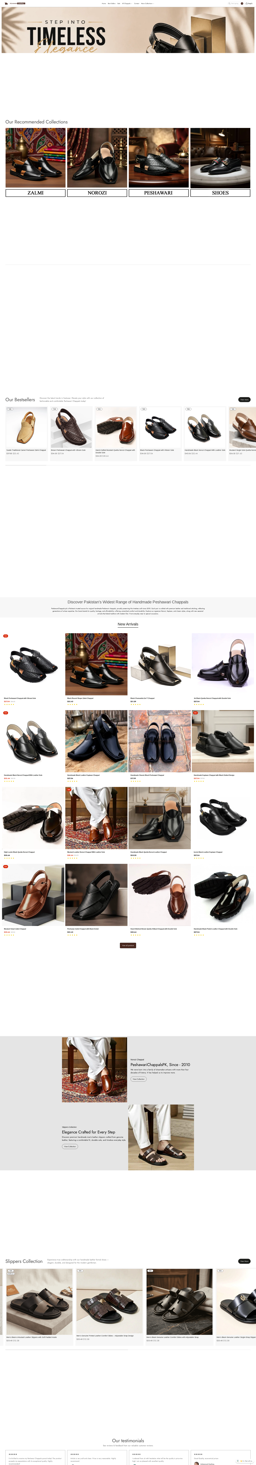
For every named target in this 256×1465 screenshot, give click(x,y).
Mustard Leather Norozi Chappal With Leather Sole (86, 852)
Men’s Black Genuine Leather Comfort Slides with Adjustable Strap (213, 1337)
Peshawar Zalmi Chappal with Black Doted (83, 929)
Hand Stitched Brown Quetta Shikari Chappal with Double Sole (153, 929)
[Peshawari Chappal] (159, 163)
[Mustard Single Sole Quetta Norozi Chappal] (160, 427)
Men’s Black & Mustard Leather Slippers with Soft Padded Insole (72, 1337)
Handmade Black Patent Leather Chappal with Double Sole (215, 929)
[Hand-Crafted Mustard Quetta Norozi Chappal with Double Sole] (26, 427)
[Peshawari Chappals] (128, 30)
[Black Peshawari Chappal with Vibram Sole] (71, 427)
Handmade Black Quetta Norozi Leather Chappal (148, 852)
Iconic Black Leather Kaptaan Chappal (208, 852)
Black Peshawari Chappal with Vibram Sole (68, 450)
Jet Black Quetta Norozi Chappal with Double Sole (212, 698)
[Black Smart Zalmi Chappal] (205, 427)
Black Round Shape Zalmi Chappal (80, 698)
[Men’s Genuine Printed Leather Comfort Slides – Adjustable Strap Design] (150, 1301)
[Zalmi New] (35, 163)
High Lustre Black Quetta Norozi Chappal (19, 852)
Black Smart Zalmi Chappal (195, 450)
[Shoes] (220, 163)
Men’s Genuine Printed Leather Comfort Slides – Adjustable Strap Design (145, 1336)
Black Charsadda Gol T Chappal (142, 698)
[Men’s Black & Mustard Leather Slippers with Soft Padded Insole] (80, 1302)
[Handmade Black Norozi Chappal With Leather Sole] (116, 427)
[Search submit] (242, 3)
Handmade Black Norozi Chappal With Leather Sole (116, 450)
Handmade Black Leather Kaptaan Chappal (83, 775)
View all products (128, 945)
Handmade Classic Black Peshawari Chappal (147, 775)
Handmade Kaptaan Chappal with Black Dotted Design (214, 775)
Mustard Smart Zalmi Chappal (15, 929)
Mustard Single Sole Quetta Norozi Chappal (157, 450)
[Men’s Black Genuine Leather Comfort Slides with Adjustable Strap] (220, 1302)
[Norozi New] (97, 163)
